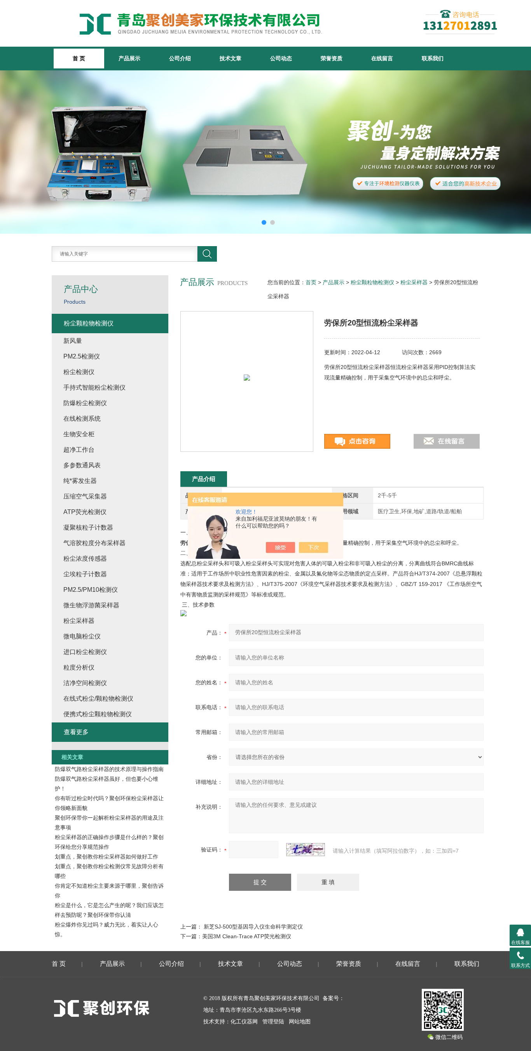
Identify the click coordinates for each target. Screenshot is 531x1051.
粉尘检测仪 (78, 372)
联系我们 (433, 58)
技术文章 (230, 58)
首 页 (59, 963)
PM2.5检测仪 (81, 356)
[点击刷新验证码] (305, 849)
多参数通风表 (82, 465)
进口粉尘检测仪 (85, 652)
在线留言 (382, 58)
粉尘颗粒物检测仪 (372, 282)
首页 (311, 282)
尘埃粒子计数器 (85, 574)
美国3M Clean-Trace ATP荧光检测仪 (246, 936)
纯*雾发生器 (80, 480)
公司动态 (281, 58)
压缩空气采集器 (85, 496)
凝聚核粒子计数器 (88, 527)
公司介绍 (180, 58)
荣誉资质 (331, 58)
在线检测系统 (82, 418)
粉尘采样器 (414, 282)
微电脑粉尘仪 (82, 636)
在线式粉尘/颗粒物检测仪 (98, 698)
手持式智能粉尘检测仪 (94, 387)
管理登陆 (273, 1022)
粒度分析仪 (78, 667)
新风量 (72, 341)
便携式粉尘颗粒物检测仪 (97, 714)
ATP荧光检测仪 (85, 512)
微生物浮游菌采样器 (91, 605)
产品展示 (129, 58)
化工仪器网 (244, 1022)
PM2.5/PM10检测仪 (90, 589)
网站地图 (300, 1022)
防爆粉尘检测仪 (85, 403)
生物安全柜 (78, 434)
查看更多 (76, 732)
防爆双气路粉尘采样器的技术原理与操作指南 (109, 769)
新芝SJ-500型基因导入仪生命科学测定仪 (253, 926)
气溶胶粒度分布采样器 (94, 543)
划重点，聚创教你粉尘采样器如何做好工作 (106, 856)
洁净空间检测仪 (85, 683)
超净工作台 (78, 449)
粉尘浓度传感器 (85, 558)
